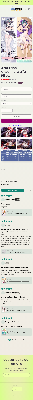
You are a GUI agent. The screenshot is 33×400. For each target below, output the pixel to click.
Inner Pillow (4, 93)
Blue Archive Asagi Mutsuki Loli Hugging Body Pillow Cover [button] (16, 310)
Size (2, 86)
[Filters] (26, 190)
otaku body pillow (15, 394)
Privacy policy (19, 395)
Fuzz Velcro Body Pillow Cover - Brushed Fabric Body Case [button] (16, 252)
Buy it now (16, 121)
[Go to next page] (26, 340)
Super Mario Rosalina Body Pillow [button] (16, 333)
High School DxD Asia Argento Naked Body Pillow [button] (18, 281)
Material (3, 100)
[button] (3, 9)
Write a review (12, 190)
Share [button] (4, 170)
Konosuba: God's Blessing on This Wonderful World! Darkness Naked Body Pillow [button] (17, 213)
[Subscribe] (28, 375)
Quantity (3, 107)
